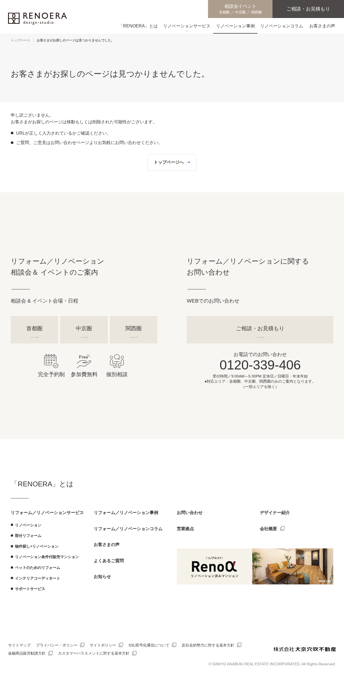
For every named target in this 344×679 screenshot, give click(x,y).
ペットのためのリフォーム (37, 567)
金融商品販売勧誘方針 (27, 653)
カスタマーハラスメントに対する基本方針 (94, 653)
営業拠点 (185, 528)
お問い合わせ (190, 512)
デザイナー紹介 (275, 512)
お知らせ (102, 576)
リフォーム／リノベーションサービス (47, 512)
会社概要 (268, 528)
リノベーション (28, 525)
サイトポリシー (103, 645)
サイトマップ (19, 645)
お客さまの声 (107, 544)
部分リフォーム (28, 535)
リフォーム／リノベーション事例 (126, 512)
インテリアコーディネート (37, 578)
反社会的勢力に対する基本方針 (208, 645)
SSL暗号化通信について (148, 645)
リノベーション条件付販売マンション (47, 557)
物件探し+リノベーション (37, 546)
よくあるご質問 (109, 560)
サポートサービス (30, 589)
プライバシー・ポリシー (56, 645)
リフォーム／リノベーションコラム (128, 528)
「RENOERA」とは (42, 484)
